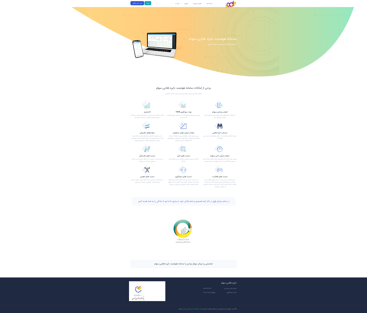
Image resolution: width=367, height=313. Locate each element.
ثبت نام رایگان (137, 3)
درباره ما (177, 3)
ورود (148, 3)
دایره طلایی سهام (229, 283)
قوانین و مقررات (197, 3)
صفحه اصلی (209, 3)
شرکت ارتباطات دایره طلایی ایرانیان (192, 309)
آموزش (186, 3)
